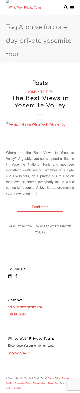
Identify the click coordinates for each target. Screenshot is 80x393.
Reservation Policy (23, 383)
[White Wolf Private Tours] (33, 7)
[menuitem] (64, 7)
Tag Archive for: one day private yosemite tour (38, 41)
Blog (56, 383)
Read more (40, 206)
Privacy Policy (53, 377)
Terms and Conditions (43, 383)
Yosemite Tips (40, 92)
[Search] (64, 7)
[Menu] (72, 7)
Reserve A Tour (18, 353)
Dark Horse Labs (14, 387)
